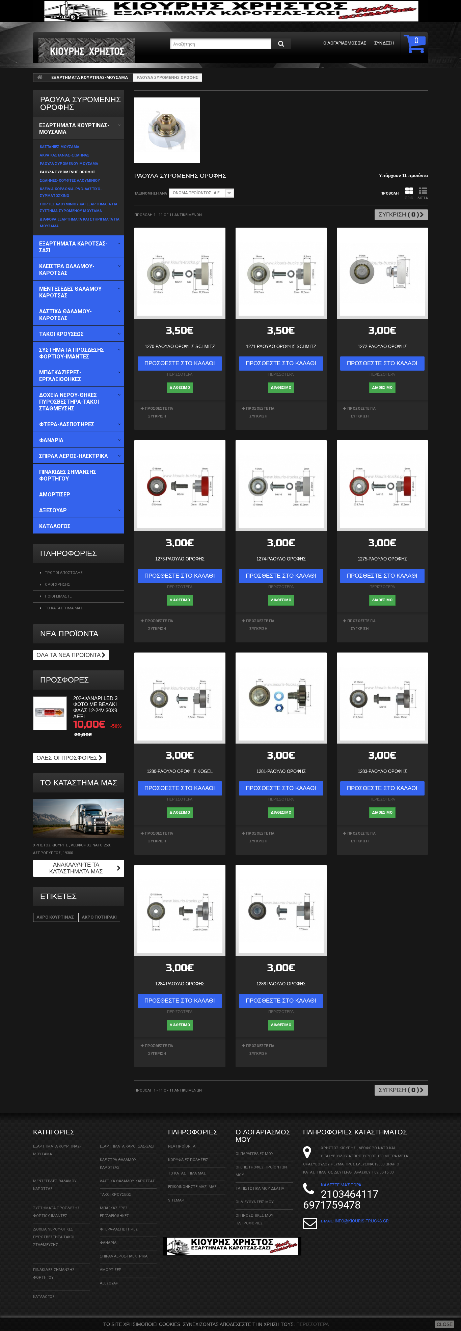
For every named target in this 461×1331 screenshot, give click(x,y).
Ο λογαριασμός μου (263, 1136)
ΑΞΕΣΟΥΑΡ (109, 1283)
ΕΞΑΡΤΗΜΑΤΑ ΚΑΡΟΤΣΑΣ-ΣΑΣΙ (127, 1146)
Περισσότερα (312, 1324)
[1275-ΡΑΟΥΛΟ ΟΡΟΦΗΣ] (382, 485)
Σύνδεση (384, 43)
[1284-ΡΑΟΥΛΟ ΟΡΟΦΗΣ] (179, 910)
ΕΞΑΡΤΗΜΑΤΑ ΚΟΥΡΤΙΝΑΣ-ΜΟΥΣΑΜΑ (89, 77)
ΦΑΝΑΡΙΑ (108, 1243)
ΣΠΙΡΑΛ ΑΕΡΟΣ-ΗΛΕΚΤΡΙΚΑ (123, 1256)
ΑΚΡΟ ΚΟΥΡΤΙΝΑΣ (55, 917)
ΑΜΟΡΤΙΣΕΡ (110, 1270)
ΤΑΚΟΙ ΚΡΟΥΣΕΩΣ (115, 1194)
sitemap (176, 1200)
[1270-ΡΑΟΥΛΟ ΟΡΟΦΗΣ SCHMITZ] (179, 273)
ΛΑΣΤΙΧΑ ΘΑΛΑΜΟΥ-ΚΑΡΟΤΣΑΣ (127, 1181)
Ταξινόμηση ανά (150, 193)
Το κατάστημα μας (63, 608)
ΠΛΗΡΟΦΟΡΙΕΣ (68, 553)
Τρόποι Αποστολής (63, 573)
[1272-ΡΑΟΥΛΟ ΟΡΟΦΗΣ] (382, 273)
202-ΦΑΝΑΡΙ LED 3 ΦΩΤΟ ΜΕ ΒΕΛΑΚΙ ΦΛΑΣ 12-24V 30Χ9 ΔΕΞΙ (95, 707)
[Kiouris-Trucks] (101, 50)
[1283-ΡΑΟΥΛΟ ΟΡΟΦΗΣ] (382, 698)
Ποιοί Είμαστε (58, 596)
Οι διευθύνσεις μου (255, 1202)
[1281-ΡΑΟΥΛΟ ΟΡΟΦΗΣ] (281, 698)
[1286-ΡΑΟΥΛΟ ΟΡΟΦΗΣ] (281, 910)
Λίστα (422, 198)
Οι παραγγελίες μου (254, 1154)
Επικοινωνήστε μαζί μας (192, 1187)
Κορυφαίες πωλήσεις (188, 1160)
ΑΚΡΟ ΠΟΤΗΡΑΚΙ (99, 917)
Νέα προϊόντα (69, 633)
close (445, 1324)
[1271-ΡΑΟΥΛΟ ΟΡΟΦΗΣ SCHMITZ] (281, 273)
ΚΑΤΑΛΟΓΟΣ (44, 1297)
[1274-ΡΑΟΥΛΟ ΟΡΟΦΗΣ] (281, 485)
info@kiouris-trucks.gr (362, 1220)
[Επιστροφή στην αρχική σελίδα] (39, 78)
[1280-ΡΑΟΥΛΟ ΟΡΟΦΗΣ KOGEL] (179, 698)
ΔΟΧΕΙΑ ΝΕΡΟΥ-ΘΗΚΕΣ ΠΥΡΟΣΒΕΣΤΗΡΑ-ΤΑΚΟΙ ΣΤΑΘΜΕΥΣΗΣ (53, 1237)
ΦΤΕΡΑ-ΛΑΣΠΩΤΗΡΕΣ (119, 1229)
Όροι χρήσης (57, 584)
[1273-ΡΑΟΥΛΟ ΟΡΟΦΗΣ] (179, 485)
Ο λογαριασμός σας (345, 43)
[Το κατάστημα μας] (78, 818)
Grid (409, 198)
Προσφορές (64, 680)
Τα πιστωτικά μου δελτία (260, 1188)
